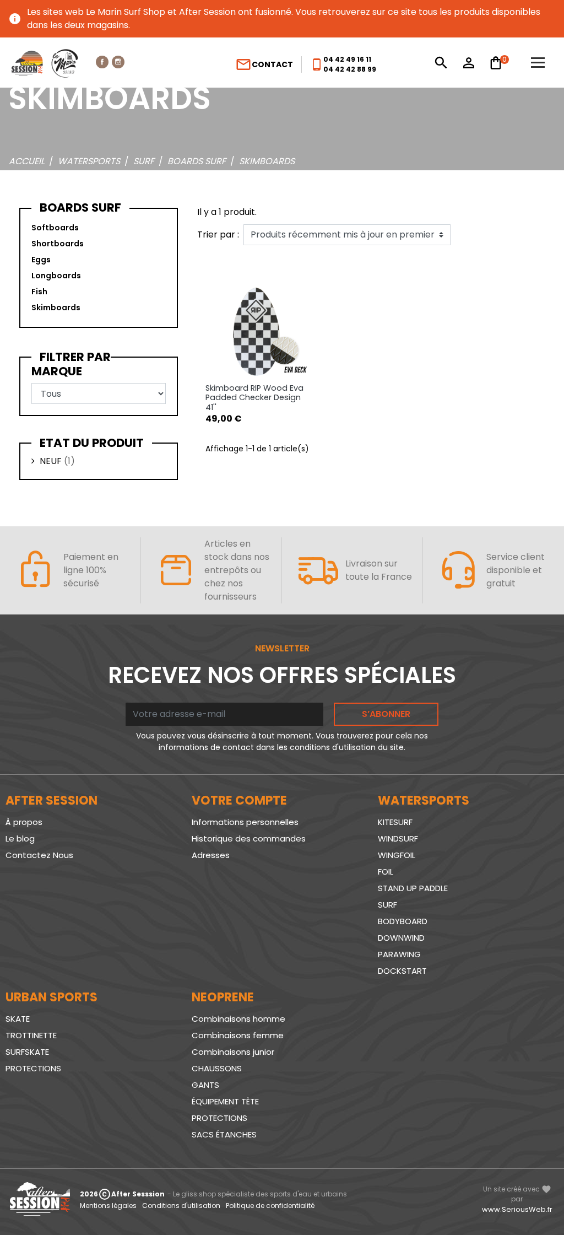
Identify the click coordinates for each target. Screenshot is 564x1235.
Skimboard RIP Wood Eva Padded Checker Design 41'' (254, 397)
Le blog (20, 838)
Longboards (56, 275)
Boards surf (80, 208)
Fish (39, 291)
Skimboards (55, 307)
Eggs (41, 259)
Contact (264, 64)
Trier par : (218, 234)
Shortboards (57, 243)
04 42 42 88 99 (349, 69)
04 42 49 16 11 (347, 59)
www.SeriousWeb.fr (517, 1209)
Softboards (55, 227)
